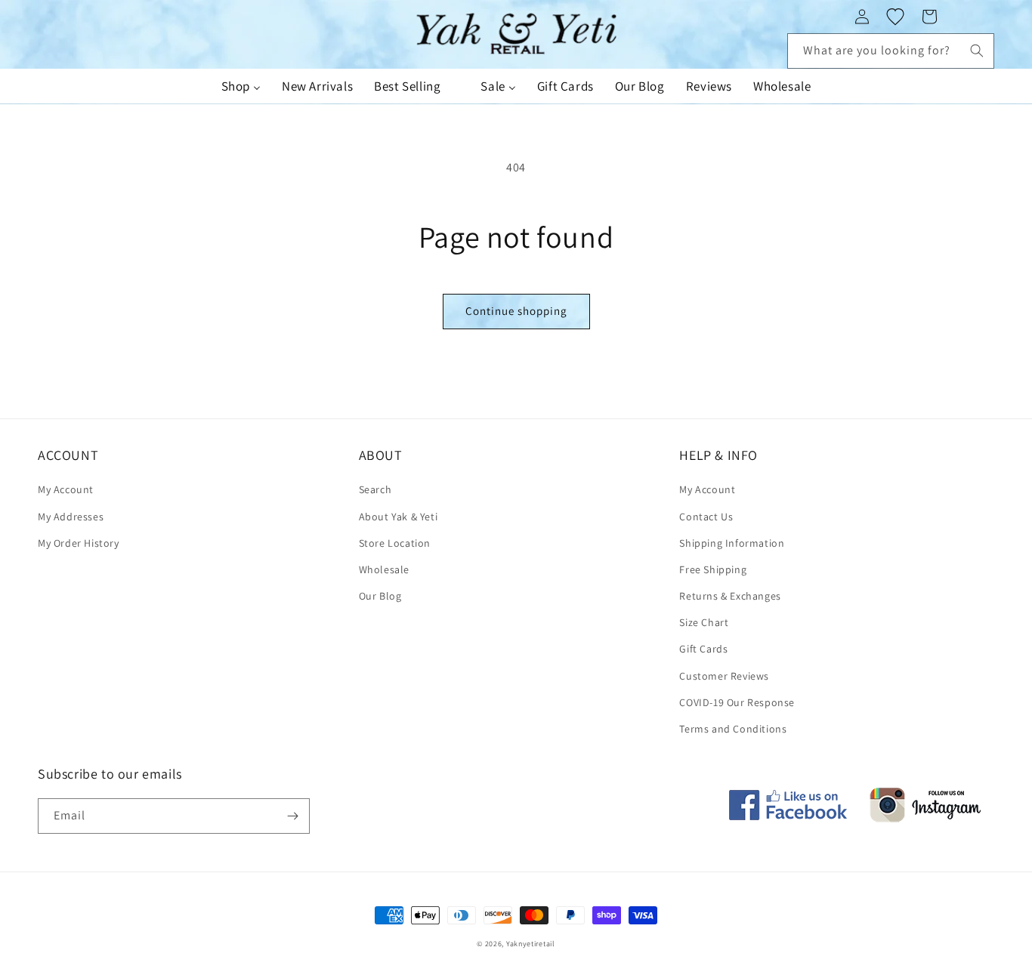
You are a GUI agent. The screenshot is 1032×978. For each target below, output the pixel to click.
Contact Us (706, 516)
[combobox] (890, 51)
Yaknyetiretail (530, 944)
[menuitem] (241, 86)
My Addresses (71, 516)
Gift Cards (703, 649)
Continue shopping (516, 311)
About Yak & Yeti (398, 516)
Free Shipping (712, 569)
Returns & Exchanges (729, 596)
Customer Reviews (724, 676)
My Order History (78, 543)
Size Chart (703, 622)
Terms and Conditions (732, 729)
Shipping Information (731, 543)
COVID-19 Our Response (737, 702)
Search (375, 489)
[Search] (976, 50)
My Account (66, 489)
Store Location (395, 543)
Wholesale (384, 569)
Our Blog (380, 596)
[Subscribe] (292, 816)
